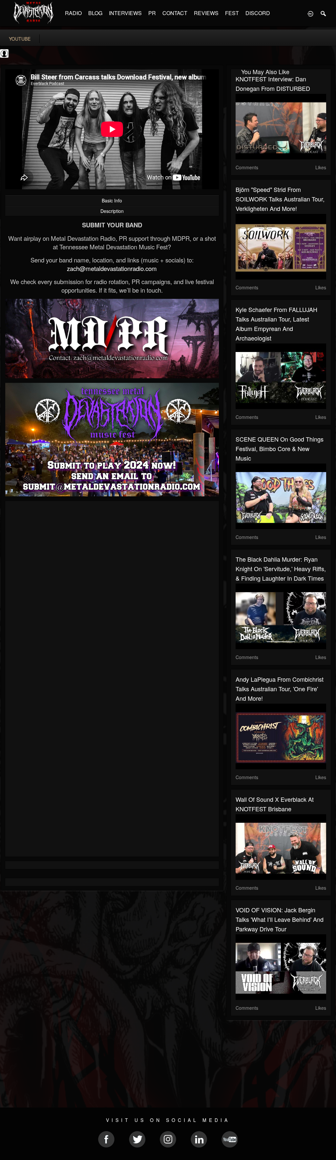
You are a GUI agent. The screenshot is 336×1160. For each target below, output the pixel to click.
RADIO (73, 13)
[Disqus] (112, 593)
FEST (232, 13)
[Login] (310, 13)
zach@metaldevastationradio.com (112, 268)
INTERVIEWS (125, 13)
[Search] (323, 13)
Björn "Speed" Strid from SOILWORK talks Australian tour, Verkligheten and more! (280, 199)
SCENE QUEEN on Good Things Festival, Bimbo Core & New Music (280, 448)
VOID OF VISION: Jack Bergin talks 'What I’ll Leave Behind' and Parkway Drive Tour (280, 919)
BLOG (95, 13)
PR (152, 13)
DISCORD (257, 13)
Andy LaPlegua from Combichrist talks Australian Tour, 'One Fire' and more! (280, 688)
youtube (20, 38)
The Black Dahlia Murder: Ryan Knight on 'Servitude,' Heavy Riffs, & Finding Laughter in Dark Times (281, 568)
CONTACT (174, 13)
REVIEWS (206, 13)
